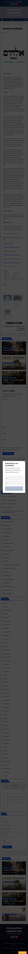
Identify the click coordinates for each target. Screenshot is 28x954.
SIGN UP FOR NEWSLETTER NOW (14, 488)
